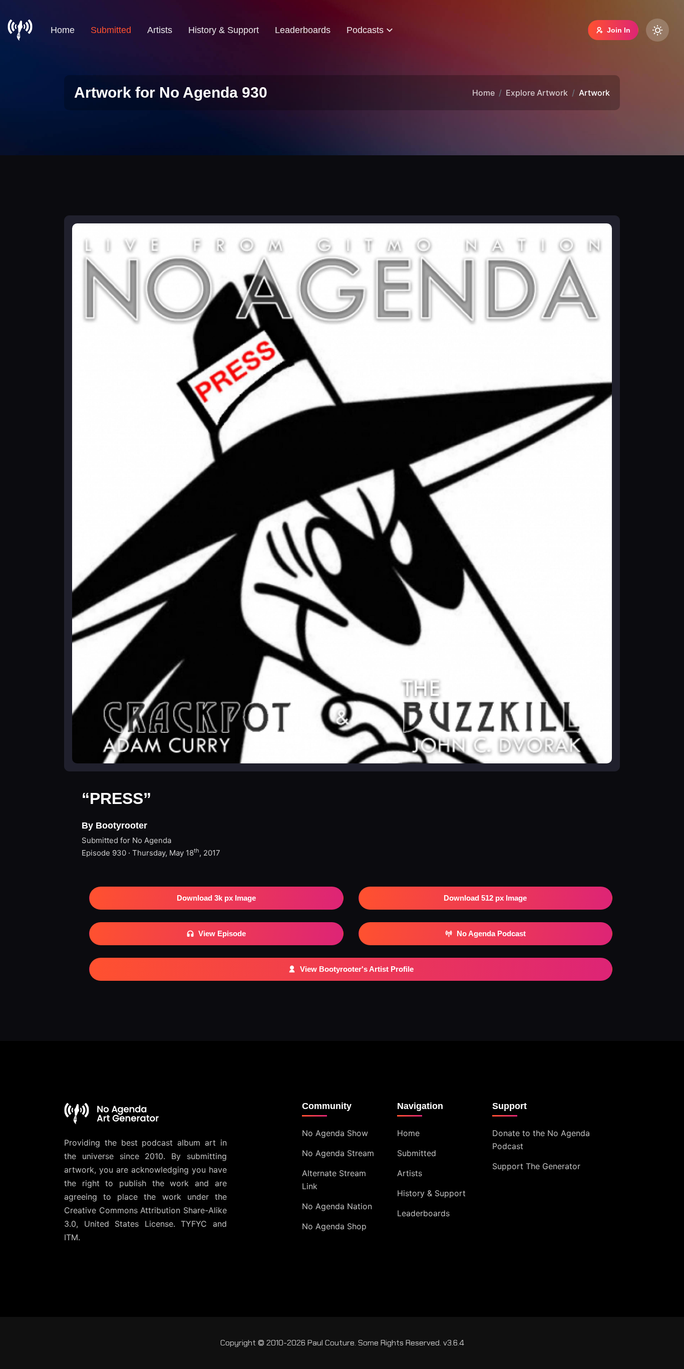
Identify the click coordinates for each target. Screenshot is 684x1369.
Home (63, 30)
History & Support (223, 30)
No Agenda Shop (334, 1226)
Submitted (111, 30)
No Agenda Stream (338, 1153)
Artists (159, 30)
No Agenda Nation (337, 1206)
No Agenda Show (335, 1133)
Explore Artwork (537, 93)
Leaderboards (302, 30)
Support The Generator (536, 1166)
